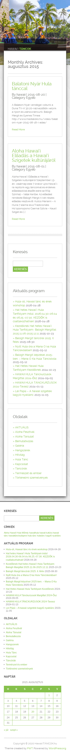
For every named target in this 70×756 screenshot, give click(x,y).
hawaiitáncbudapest (18, 535)
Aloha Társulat (24, 436)
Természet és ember (28, 473)
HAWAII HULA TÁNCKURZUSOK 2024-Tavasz (30, 601)
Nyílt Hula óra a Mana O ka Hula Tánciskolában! (31, 575)
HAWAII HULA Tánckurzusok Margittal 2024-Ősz (31, 595)
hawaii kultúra (45, 533)
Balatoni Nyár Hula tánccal (32, 86)
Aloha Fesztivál (24, 431)
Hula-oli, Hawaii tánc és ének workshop (27, 549)
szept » (14, 730)
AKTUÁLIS (22, 427)
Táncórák (21, 468)
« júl (6, 730)
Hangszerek (22, 450)
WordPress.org (57, 748)
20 (33, 711)
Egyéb (30, 98)
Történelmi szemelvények (31, 477)
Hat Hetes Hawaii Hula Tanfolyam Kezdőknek (30, 589)
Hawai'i (19, 49)
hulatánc (41, 535)
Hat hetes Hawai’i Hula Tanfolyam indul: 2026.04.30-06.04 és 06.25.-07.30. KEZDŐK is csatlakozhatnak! (30, 556)
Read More (18, 129)
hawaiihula (34, 533)
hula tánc (32, 535)
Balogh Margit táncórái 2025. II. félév (25, 571)
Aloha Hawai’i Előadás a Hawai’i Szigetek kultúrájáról (33, 155)
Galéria (19, 445)
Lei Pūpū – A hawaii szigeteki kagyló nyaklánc (30, 608)
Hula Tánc (21, 459)
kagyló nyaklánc (53, 535)
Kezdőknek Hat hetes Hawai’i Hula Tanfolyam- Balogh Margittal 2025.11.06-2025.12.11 (34, 329)
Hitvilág (20, 454)
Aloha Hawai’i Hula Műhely (16, 533)
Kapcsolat (21, 464)
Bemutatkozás (24, 441)
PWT (30, 748)
